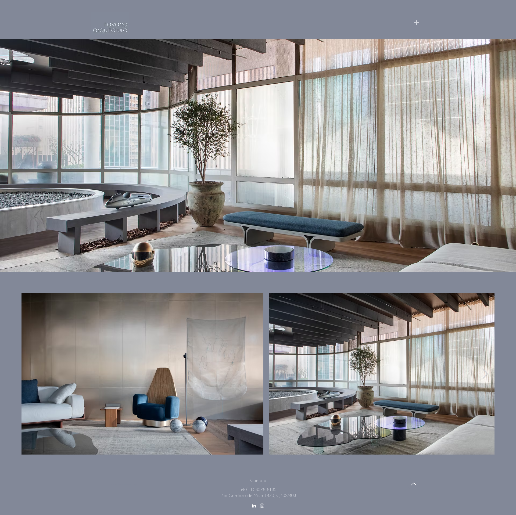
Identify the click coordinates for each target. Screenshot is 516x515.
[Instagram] (262, 505)
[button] (259, 21)
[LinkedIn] (254, 505)
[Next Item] (485, 374)
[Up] (413, 484)
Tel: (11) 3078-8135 (258, 489)
